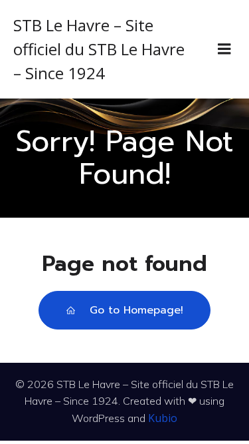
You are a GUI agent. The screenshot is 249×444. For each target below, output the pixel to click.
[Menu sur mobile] (224, 49)
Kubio (162, 418)
